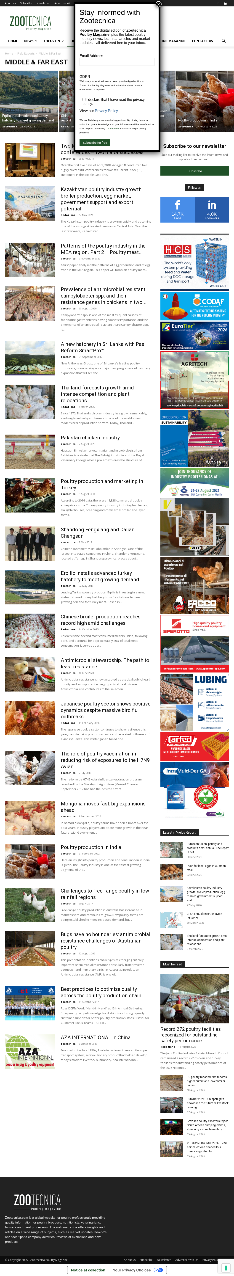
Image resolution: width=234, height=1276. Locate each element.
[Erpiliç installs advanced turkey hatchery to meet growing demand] (29, 101)
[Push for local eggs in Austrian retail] (171, 872)
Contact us (202, 41)
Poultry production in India (91, 847)
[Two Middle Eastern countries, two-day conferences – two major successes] (30, 160)
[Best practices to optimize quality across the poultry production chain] (30, 1003)
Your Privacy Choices (132, 1270)
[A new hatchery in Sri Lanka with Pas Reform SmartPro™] (30, 358)
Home (13, 41)
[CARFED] (194, 759)
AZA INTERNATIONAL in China (96, 1037)
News (29, 41)
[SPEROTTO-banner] (194, 671)
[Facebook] (218, 3)
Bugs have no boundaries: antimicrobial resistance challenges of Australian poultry (105, 941)
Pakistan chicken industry (90, 438)
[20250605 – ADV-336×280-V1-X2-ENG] (194, 407)
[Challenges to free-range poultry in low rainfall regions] (30, 905)
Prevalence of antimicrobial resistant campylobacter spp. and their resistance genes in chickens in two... (103, 296)
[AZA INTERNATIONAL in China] (30, 1051)
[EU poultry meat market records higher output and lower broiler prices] (171, 1083)
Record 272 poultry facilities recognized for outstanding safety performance (190, 1034)
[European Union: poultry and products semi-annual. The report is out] (171, 850)
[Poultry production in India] (30, 861)
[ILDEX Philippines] (194, 496)
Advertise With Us (65, 3)
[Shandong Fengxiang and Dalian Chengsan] (30, 543)
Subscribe (26, 3)
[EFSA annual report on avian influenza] (171, 920)
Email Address (91, 56)
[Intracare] (194, 818)
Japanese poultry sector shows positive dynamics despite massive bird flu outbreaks (106, 710)
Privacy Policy (211, 1260)
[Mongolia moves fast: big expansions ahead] (30, 818)
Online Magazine (170, 41)
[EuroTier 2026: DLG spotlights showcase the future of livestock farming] (171, 1105)
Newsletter (43, 3)
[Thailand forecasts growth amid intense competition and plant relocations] (30, 402)
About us (10, 3)
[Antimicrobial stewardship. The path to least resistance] (30, 674)
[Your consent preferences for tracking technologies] (226, 1268)
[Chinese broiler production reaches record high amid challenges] (30, 631)
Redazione (68, 126)
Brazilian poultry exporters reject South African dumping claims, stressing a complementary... (207, 1125)
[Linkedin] (225, 3)
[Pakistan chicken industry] (30, 452)
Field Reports (26, 53)
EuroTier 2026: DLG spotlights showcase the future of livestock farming (208, 1103)
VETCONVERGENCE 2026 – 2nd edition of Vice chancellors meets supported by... (207, 1147)
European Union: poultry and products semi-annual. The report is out (208, 848)
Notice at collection (88, 1270)
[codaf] (194, 319)
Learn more (113, 128)
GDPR (85, 77)
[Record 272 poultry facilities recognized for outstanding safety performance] (194, 999)
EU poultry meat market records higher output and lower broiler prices (207, 1081)
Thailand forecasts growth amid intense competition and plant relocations (97, 394)
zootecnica (9, 126)
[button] (223, 41)
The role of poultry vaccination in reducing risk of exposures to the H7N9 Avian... (105, 760)
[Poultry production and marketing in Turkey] (30, 495)
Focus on (52, 41)
